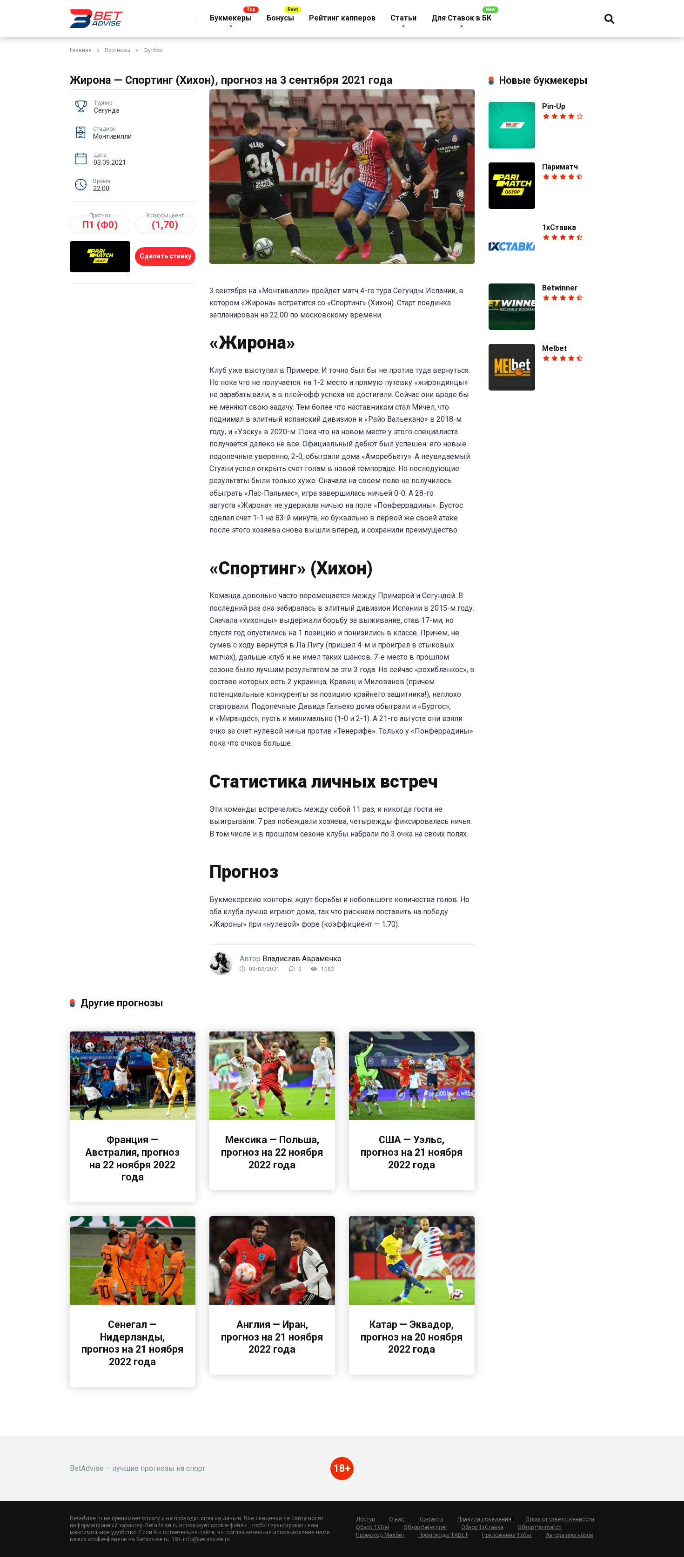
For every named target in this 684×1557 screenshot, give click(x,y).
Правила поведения (484, 1519)
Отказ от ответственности (559, 1519)
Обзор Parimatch (539, 1527)
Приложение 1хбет (507, 1535)
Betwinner (560, 287)
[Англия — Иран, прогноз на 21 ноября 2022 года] (272, 1302)
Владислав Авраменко (302, 958)
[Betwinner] (512, 327)
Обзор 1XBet (372, 1527)
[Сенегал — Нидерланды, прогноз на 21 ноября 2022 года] (132, 1302)
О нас (396, 1519)
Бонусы (280, 17)
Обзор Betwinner (425, 1527)
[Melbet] (512, 388)
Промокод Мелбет (380, 1535)
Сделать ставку (165, 256)
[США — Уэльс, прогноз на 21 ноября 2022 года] (412, 1117)
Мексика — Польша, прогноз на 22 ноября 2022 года (272, 1152)
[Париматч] (512, 206)
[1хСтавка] (512, 267)
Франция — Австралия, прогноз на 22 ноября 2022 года (132, 1158)
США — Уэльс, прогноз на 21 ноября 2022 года (412, 1152)
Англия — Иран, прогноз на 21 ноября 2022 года (272, 1337)
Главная (81, 50)
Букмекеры (231, 17)
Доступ (365, 1519)
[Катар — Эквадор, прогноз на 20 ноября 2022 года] (412, 1302)
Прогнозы (117, 50)
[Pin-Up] (512, 146)
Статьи (403, 17)
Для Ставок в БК (461, 17)
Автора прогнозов (569, 1535)
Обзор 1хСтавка (482, 1527)
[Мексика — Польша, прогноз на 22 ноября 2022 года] (272, 1117)
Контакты (430, 1519)
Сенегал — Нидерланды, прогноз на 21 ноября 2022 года (132, 1343)
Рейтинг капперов (342, 17)
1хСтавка (559, 227)
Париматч (560, 166)
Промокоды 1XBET (443, 1535)
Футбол (153, 50)
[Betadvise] (96, 15)
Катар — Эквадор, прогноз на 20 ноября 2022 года (412, 1337)
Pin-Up (553, 106)
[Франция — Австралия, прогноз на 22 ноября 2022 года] (132, 1117)
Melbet (554, 348)
